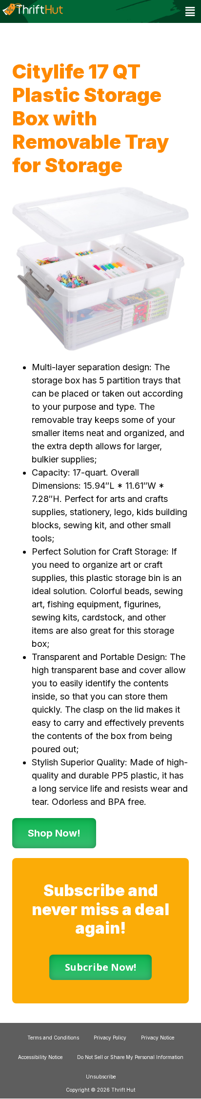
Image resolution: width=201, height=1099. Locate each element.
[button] (190, 11)
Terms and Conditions (53, 1037)
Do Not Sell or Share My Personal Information (130, 1057)
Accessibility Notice (40, 1057)
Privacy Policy (110, 1037)
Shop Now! (54, 833)
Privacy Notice (157, 1037)
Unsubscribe (101, 1076)
